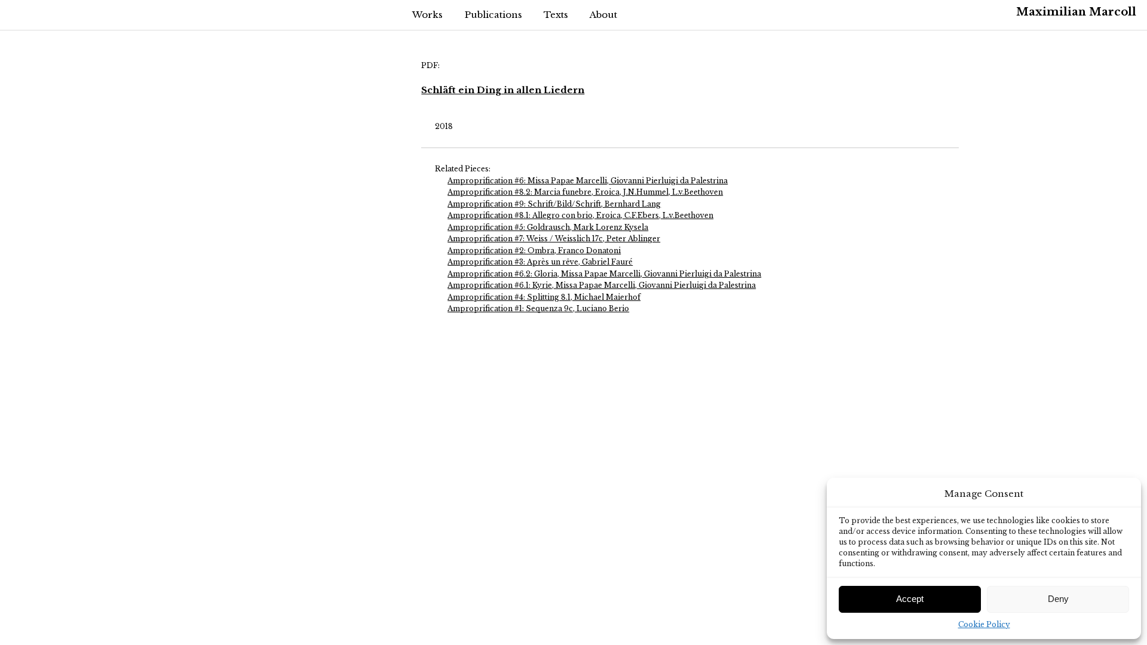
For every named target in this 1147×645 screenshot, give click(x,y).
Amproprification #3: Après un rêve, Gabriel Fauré (540, 261)
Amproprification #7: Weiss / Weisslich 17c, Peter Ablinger (553, 238)
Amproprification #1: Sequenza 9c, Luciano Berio (538, 308)
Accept (910, 599)
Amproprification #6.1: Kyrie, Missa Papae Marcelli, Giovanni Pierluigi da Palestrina (601, 285)
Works (427, 14)
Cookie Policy (984, 624)
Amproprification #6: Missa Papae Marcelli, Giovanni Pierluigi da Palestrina (587, 180)
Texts (556, 14)
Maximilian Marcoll (1076, 12)
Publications (493, 14)
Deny (1058, 599)
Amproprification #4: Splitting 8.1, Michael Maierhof (543, 297)
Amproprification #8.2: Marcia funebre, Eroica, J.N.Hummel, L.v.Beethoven (585, 192)
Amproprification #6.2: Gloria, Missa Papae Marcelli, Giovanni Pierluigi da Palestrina (604, 273)
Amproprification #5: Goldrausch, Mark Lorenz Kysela (547, 227)
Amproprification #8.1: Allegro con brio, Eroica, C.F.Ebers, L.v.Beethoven (580, 215)
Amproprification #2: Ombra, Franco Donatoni (534, 250)
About (603, 14)
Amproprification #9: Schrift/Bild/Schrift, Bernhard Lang (554, 203)
